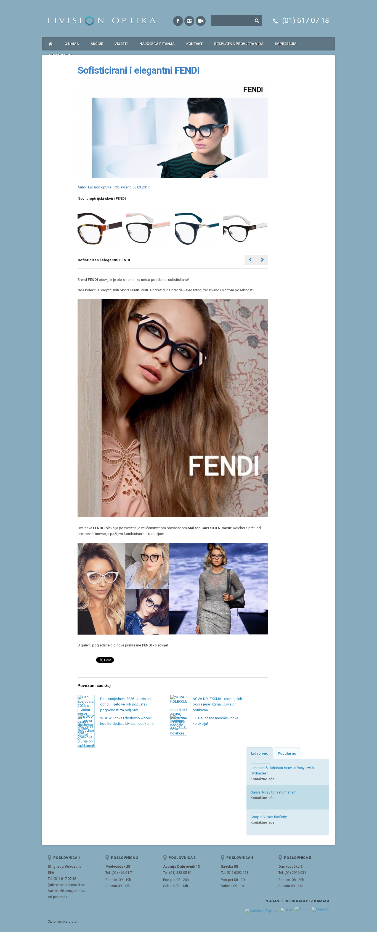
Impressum (285, 44)
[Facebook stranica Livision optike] (178, 21)
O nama (72, 44)
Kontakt (194, 44)
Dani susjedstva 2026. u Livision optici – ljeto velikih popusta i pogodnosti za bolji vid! (125, 704)
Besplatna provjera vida (239, 44)
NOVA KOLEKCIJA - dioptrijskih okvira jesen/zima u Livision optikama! (217, 704)
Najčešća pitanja (157, 44)
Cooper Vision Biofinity (269, 817)
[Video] (201, 21)
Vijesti (121, 44)
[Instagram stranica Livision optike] (189, 21)
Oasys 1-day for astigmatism (273, 792)
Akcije (97, 44)
